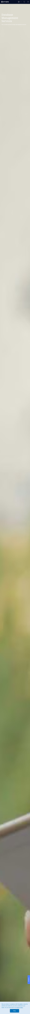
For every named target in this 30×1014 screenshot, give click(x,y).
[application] (15, 1008)
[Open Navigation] (28, 2)
